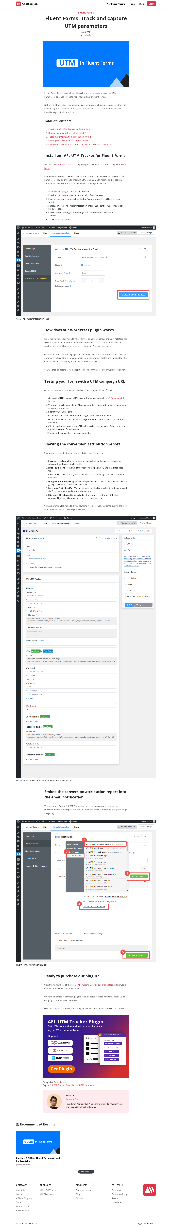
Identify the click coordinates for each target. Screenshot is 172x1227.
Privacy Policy (22, 1210)
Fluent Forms (86, 12)
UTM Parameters (87, 1085)
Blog (141, 4)
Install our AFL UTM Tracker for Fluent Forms (69, 129)
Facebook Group (119, 1194)
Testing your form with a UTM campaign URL (69, 136)
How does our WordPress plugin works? (67, 133)
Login (151, 3)
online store (107, 984)
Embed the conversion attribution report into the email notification (80, 144)
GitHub (79, 1198)
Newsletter (117, 1202)
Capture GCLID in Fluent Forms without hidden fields (38, 1160)
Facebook (116, 1190)
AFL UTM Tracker (64, 164)
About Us (20, 1190)
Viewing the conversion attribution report (68, 140)
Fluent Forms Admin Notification (96, 809)
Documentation (83, 1190)
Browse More (85, 1171)
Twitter (115, 1198)
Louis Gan (87, 35)
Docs (133, 4)
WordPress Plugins (116, 4)
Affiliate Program (24, 1198)
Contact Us (21, 1194)
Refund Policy (22, 1206)
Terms (19, 1202)
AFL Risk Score (47, 1194)
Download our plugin (58, 191)
